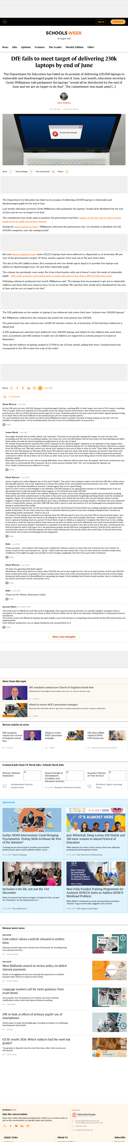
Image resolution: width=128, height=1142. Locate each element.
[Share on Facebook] (17, 388)
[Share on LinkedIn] (28, 388)
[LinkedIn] (22, 1126)
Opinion (26, 47)
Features (40, 47)
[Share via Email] (34, 388)
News (5, 47)
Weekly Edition (75, 47)
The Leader (55, 47)
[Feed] (4, 1126)
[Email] (28, 1126)
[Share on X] (23, 388)
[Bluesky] (16, 1126)
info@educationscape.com (84, 1130)
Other (91, 47)
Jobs (14, 47)
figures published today (24, 254)
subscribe (118, 22)
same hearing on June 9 (26, 226)
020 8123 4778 (81, 1126)
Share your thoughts (64, 636)
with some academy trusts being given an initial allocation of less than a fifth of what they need (61, 276)
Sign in (101, 22)
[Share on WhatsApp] (11, 388)
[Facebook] (10, 1126)
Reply (8, 425)
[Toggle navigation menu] (4, 22)
